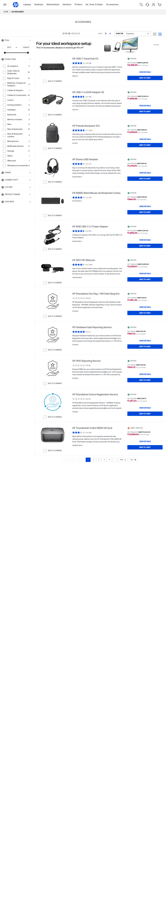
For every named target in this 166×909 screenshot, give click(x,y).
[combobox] (132, 33)
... (114, 460)
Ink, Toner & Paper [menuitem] (94, 4)
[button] (16, 40)
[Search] (141, 4)
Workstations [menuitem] (53, 4)
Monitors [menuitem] (67, 4)
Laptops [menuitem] (27, 4)
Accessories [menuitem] (112, 4)
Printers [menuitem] (78, 4)
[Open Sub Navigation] (4, 5)
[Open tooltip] (2, 40)
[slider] (5, 53)
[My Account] (153, 4)
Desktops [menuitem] (38, 4)
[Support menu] (147, 4)
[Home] (16, 5)
